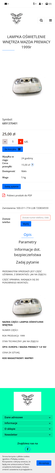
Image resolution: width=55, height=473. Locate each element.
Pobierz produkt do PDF (19, 195)
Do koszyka (11, 149)
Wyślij (26, 223)
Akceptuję (44, 462)
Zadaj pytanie (11, 186)
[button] (48, 4)
